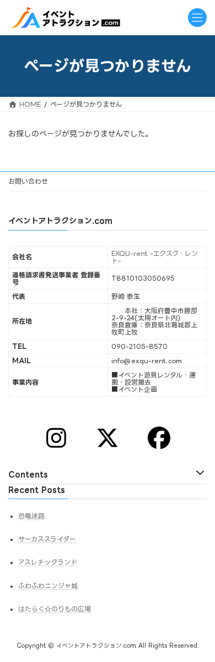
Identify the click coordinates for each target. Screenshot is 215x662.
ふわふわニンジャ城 (48, 585)
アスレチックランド (47, 562)
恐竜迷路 (31, 515)
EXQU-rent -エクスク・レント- (154, 256)
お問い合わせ (28, 181)
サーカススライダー (47, 539)
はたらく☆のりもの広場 (54, 608)
